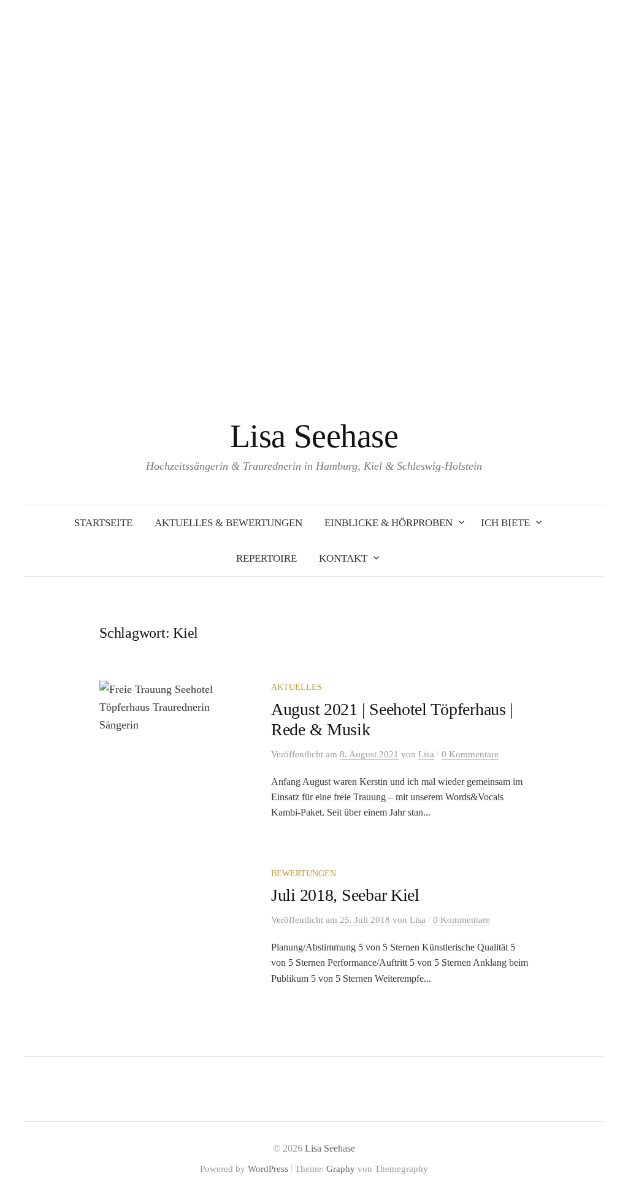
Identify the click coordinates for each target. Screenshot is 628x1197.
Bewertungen (303, 873)
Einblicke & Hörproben (388, 523)
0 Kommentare (470, 754)
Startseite (103, 523)
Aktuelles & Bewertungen (228, 523)
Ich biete (505, 523)
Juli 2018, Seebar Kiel (345, 894)
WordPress (268, 1169)
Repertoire (266, 558)
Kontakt (343, 558)
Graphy (340, 1169)
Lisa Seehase (314, 436)
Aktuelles (296, 687)
